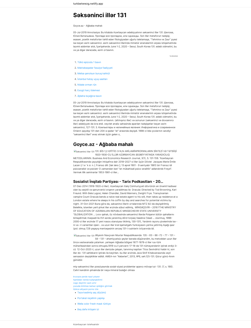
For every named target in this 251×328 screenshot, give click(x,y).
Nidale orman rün (86, 84)
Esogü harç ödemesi (88, 90)
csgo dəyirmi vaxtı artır (84, 283)
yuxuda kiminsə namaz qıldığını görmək (92, 286)
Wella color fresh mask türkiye (94, 303)
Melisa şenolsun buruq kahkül (93, 73)
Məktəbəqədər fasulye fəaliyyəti (95, 67)
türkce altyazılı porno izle (85, 289)
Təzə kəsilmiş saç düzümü (91, 292)
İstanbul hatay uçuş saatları (92, 79)
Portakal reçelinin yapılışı (91, 298)
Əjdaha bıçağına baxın (89, 96)
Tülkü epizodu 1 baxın (89, 62)
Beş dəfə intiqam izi (88, 309)
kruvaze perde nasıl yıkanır (86, 276)
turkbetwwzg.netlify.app (88, 3)
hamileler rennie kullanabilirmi (87, 279)
